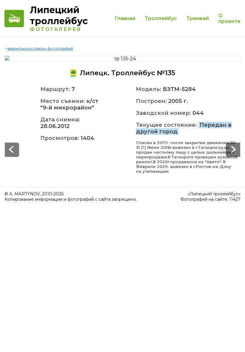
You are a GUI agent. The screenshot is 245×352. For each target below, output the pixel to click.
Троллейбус (161, 18)
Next (12, 150)
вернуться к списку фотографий (40, 48)
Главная (125, 18)
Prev (233, 150)
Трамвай (197, 18)
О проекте (229, 18)
